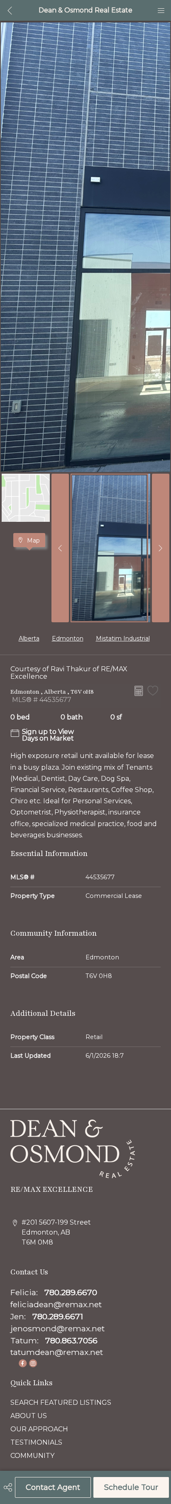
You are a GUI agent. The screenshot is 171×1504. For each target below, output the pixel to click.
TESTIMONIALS (36, 1442)
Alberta (29, 638)
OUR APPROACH (39, 1429)
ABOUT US (28, 1416)
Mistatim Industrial (123, 638)
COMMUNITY (32, 1456)
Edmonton (67, 638)
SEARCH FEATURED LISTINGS (60, 1402)
